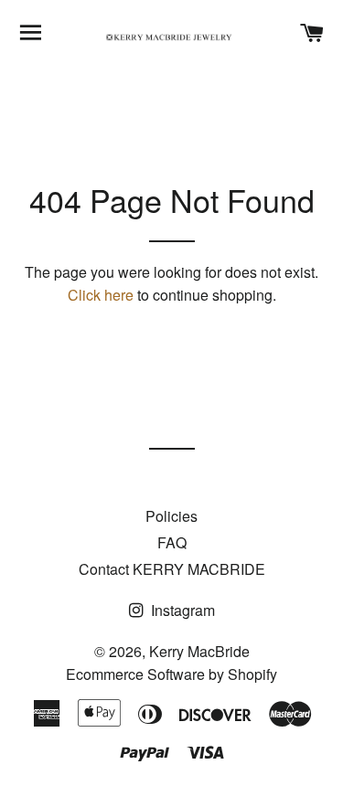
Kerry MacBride (199, 651)
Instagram (181, 610)
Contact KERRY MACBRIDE (172, 568)
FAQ (172, 542)
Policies (171, 515)
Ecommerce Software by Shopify (171, 674)
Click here (101, 294)
